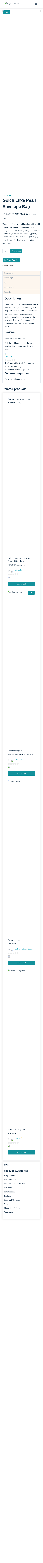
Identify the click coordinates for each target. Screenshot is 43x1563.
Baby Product (9, 1175)
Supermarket (9, 1212)
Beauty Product (10, 1179)
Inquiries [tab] (7, 292)
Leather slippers (15, 751)
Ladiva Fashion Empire (24, 949)
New (6, 1204)
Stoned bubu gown (16, 1130)
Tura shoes (19, 759)
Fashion (8, 195)
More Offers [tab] (9, 287)
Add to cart (16, 251)
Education (8, 1188)
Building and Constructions (15, 1184)
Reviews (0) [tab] (8, 278)
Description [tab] (8, 273)
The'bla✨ (19, 1138)
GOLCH (8, 356)
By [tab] (5, 283)
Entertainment (9, 1192)
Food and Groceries (12, 1200)
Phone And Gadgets (12, 1208)
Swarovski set (14, 940)
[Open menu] (36, 4)
